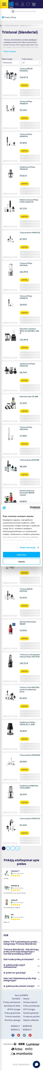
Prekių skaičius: (27, 59)
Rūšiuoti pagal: (7, 59)
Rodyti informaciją (27, 547)
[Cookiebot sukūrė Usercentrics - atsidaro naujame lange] (30, 507)
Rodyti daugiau (10, 51)
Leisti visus (21, 555)
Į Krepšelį (24, 85)
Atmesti (21, 562)
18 (17, 848)
